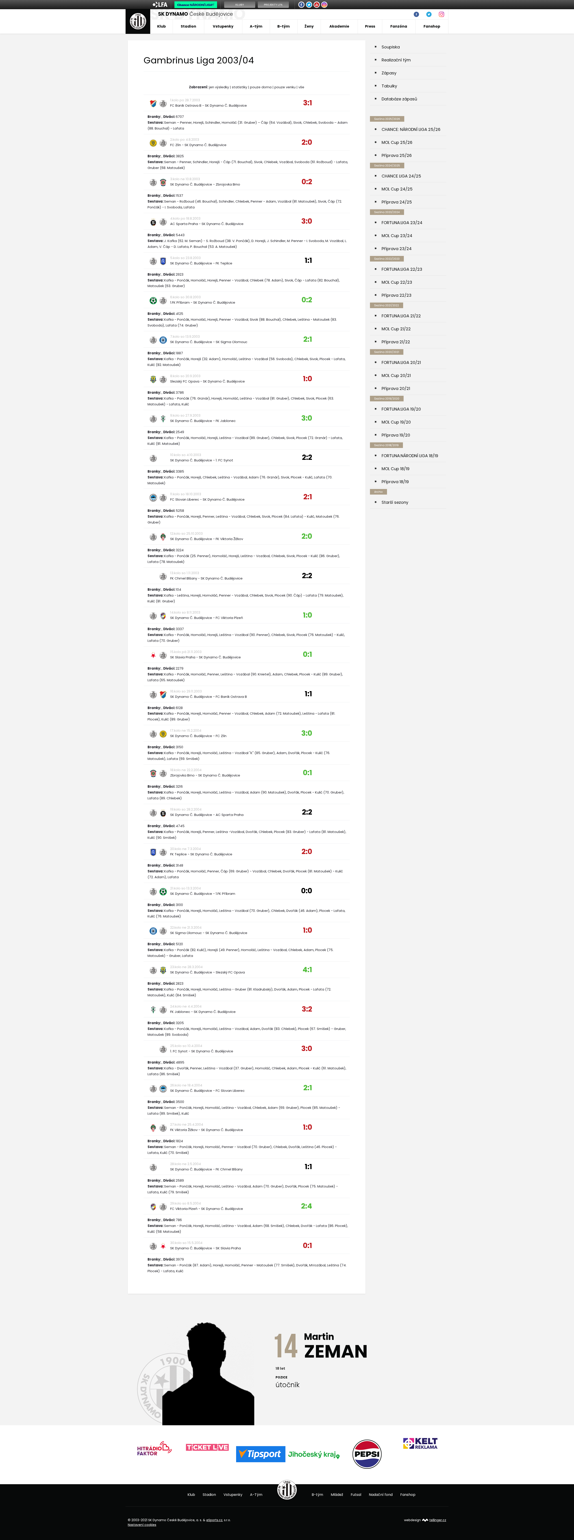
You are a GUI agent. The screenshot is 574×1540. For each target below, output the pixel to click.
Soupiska (391, 47)
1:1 (308, 260)
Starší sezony (395, 502)
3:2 (307, 1009)
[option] (154, 1447)
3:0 (306, 221)
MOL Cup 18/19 (395, 469)
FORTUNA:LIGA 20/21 (401, 362)
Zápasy (389, 73)
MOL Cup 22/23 (397, 282)
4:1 (307, 970)
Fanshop (432, 26)
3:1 (307, 103)
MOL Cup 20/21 (396, 375)
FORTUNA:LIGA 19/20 (401, 409)
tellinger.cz (437, 1520)
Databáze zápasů (399, 99)
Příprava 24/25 (397, 202)
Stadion (188, 26)
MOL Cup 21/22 (396, 329)
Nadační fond (381, 1494)
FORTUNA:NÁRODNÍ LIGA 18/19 (410, 456)
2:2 (307, 457)
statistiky (239, 87)
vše (301, 87)
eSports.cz (214, 1520)
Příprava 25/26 (397, 155)
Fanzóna (398, 26)
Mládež (337, 1494)
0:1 (307, 654)
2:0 (307, 142)
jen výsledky (219, 87)
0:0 (306, 891)
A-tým (256, 26)
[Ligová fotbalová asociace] (159, 6)
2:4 (306, 1206)
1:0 (307, 379)
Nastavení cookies (142, 1525)
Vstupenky (223, 26)
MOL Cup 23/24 (397, 235)
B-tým (283, 26)
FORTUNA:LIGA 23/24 (402, 222)
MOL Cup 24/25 (397, 189)
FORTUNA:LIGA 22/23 (402, 269)
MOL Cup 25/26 (397, 142)
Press (370, 26)
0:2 (307, 182)
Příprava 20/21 (396, 388)
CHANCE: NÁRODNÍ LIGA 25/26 (411, 129)
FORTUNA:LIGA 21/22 (401, 316)
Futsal (356, 1494)
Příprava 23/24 (397, 248)
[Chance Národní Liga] (195, 5)
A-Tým (256, 1494)
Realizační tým (396, 60)
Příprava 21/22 (396, 342)
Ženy (309, 26)
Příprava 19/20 (396, 435)
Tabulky (389, 86)
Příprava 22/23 (396, 295)
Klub (161, 26)
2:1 (307, 339)
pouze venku (285, 87)
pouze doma (261, 87)
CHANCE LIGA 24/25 (401, 176)
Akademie (339, 26)
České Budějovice (195, 14)
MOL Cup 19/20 (396, 422)
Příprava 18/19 (395, 481)
